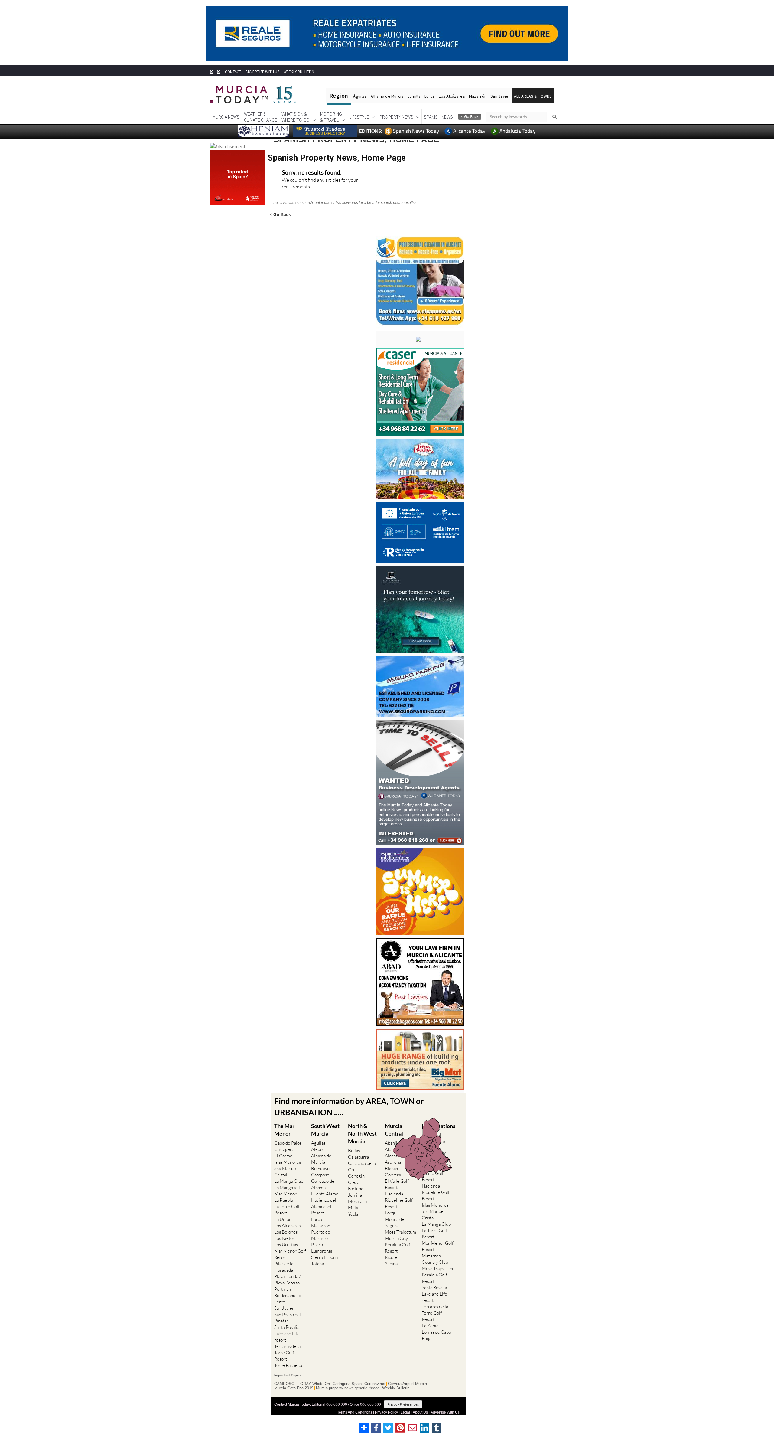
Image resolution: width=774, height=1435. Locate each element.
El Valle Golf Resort (397, 1184)
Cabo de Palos (287, 1143)
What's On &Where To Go (295, 117)
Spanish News (438, 117)
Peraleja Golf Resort (397, 1248)
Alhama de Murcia (387, 96)
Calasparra (358, 1157)
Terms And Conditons (354, 1412)
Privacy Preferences (403, 1404)
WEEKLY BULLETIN (299, 71)
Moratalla (357, 1201)
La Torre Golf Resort (287, 1210)
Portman (282, 1289)
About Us (420, 1412)
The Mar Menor (284, 1130)
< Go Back (280, 214)
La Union (282, 1219)
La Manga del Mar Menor (287, 1191)
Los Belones (286, 1232)
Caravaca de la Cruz (362, 1166)
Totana (317, 1264)
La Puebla (283, 1200)
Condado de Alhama (322, 1184)
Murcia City (396, 1238)
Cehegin (356, 1176)
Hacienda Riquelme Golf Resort (399, 1200)
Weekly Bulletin (395, 1388)
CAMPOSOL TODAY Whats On (302, 1384)
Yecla (353, 1214)
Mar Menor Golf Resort (290, 1254)
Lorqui (391, 1213)
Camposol (320, 1175)
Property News (396, 117)
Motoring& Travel (331, 117)
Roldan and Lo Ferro (287, 1299)
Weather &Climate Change (260, 117)
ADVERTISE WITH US (262, 71)
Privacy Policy (386, 1412)
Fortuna (355, 1188)
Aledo (317, 1149)
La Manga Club (288, 1181)
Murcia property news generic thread (347, 1388)
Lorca (429, 96)
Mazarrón (477, 96)
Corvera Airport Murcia (407, 1384)
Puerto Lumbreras (321, 1248)
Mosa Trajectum (400, 1232)
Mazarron (320, 1225)
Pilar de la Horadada (283, 1267)
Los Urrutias (286, 1244)
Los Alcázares (452, 96)
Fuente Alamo (324, 1194)
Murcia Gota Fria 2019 (293, 1388)
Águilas (360, 96)
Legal (405, 1412)
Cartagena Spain (347, 1384)
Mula (353, 1208)
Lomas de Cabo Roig (436, 1335)
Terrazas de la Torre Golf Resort (287, 1352)
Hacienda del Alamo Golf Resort (323, 1206)
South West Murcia (325, 1130)
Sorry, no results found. (312, 173)
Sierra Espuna (324, 1257)
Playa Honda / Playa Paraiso (287, 1279)
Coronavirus (374, 1384)
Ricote (391, 1257)
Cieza (353, 1182)
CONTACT (233, 71)
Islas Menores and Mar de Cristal (287, 1168)
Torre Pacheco (288, 1365)
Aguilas (318, 1143)
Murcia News (226, 117)
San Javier (500, 96)
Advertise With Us (445, 1412)
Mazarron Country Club (435, 1259)
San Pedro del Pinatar (287, 1318)
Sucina (391, 1264)
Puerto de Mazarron (320, 1235)
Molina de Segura (394, 1222)
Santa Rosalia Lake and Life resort (287, 1333)
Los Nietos (284, 1238)
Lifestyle (359, 117)
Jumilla (414, 96)
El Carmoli (284, 1156)
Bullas (354, 1150)
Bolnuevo (320, 1168)
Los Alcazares (287, 1225)
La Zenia (430, 1326)
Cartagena (284, 1149)
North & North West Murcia (362, 1133)
